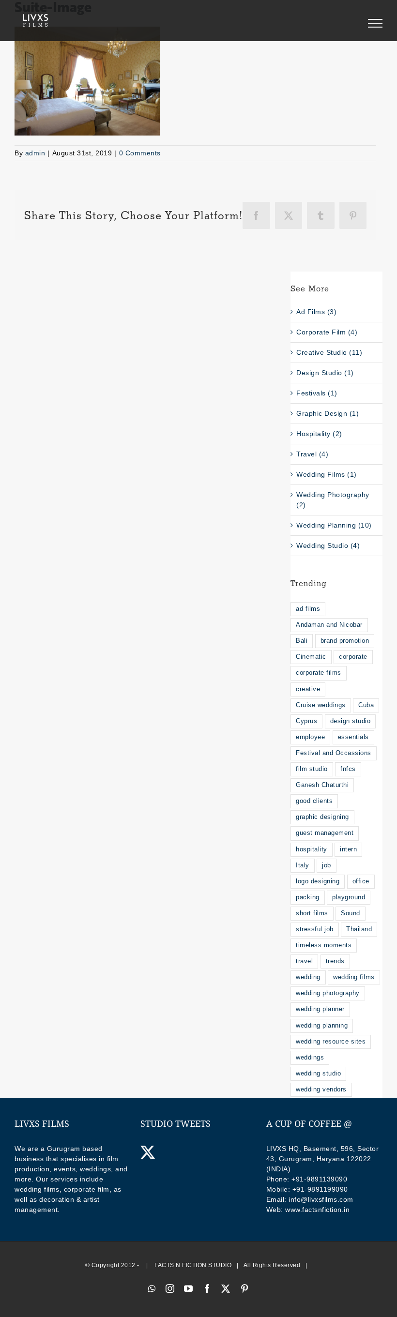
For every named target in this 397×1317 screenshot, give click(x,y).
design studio (350, 721)
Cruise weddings (321, 705)
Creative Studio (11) (329, 352)
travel (304, 961)
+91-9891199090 (320, 1189)
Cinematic (311, 656)
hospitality (311, 849)
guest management (324, 833)
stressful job (315, 929)
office (360, 881)
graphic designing (322, 817)
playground (348, 897)
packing (308, 897)
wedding (308, 977)
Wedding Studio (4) (328, 545)
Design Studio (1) (325, 373)
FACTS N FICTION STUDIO (192, 1265)
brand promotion (345, 640)
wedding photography (328, 993)
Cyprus (306, 721)
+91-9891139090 (319, 1179)
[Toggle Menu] (375, 23)
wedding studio (318, 1073)
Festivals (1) (316, 393)
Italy (302, 865)
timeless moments (323, 945)
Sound (350, 913)
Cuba (366, 705)
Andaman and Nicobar (329, 624)
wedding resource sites (331, 1041)
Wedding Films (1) (326, 474)
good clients (314, 801)
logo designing (317, 881)
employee (310, 737)
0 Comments (140, 153)
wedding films (354, 977)
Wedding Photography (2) (332, 500)
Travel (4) (312, 454)
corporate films (318, 672)
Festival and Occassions (333, 753)
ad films (308, 609)
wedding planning (322, 1025)
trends (335, 961)
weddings (310, 1057)
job (326, 865)
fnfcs (348, 769)
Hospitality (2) (319, 434)
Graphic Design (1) (327, 413)
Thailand (359, 929)
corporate (353, 656)
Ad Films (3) (316, 312)
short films (312, 913)
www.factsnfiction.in (317, 1209)
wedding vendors (321, 1089)
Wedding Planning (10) (334, 525)
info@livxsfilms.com (321, 1199)
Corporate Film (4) (326, 332)
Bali (301, 640)
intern (348, 849)
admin (35, 153)
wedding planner (320, 1009)
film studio (312, 769)
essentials (353, 737)
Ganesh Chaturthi (322, 785)
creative (308, 689)
